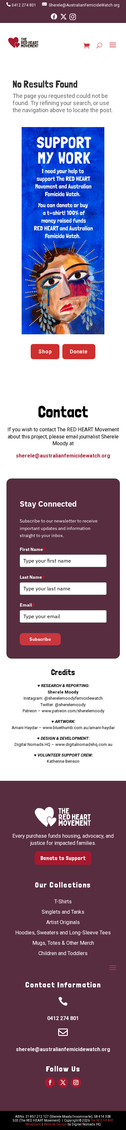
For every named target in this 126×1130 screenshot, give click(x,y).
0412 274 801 (25, 5)
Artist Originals (63, 922)
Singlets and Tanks (63, 912)
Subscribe (40, 639)
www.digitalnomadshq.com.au (83, 744)
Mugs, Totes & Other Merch (63, 943)
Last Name (32, 577)
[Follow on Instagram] (76, 1082)
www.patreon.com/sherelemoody (73, 710)
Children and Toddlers (63, 953)
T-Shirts (63, 902)
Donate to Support (63, 858)
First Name (33, 549)
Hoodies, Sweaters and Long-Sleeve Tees (63, 933)
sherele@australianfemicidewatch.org (63, 456)
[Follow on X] (63, 1082)
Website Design (55, 1124)
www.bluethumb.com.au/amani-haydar (79, 727)
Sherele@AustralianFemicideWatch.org (84, 5)
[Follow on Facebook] (50, 1082)
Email (27, 605)
